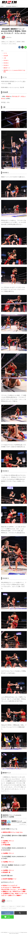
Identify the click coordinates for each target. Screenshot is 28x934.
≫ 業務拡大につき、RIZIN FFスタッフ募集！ (14, 891)
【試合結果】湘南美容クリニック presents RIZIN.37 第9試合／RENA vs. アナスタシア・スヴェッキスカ (13, 31)
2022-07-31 (8, 37)
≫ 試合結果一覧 (5, 872)
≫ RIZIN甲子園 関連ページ (8, 879)
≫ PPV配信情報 (5, 844)
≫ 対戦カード (5, 842)
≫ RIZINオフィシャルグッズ (9, 885)
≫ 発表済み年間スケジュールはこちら (12, 832)
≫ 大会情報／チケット (7, 840)
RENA (8, 96)
